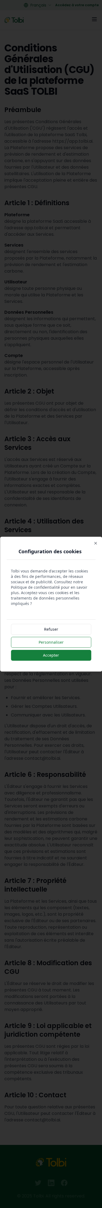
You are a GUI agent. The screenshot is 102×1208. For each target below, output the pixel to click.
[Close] (95, 543)
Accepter (51, 655)
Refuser (51, 629)
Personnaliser (51, 642)
